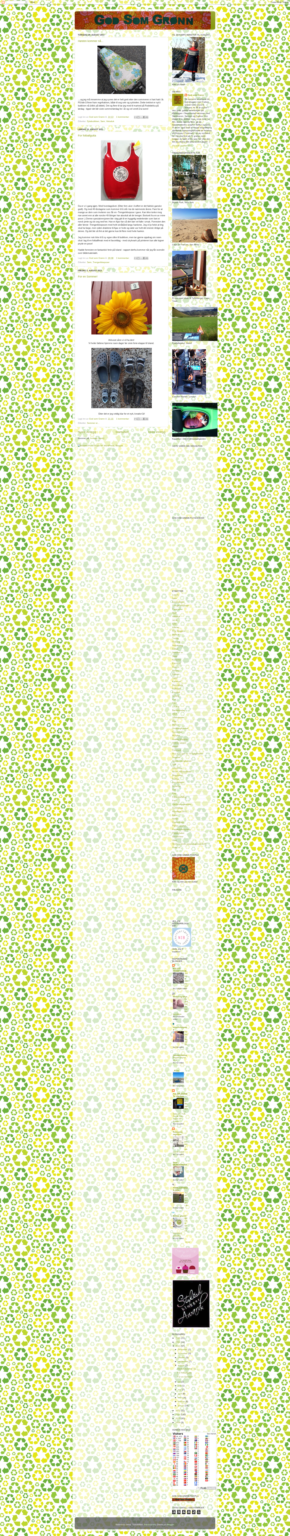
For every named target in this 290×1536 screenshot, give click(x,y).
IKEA (174, 714)
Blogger (170, 1524)
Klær (174, 721)
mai (180, 1390)
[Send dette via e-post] (135, 117)
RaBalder (176, 689)
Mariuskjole (177, 685)
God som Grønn (196, 95)
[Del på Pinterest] (146, 117)
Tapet (175, 678)
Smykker (176, 757)
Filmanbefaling (179, 797)
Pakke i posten (179, 826)
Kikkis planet (179, 1216)
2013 (178, 1346)
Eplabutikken (93, 121)
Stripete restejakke (186, 979)
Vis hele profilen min (182, 146)
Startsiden (122, 432)
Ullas (174, 840)
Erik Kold (176, 663)
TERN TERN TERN (186, 1038)
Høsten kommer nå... (90, 41)
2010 (178, 1418)
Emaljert (176, 692)
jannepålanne (180, 1055)
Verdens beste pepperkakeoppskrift (189, 844)
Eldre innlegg (156, 432)
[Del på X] (141, 117)
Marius (175, 725)
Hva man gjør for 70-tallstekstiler (187, 754)
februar (181, 1401)
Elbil (174, 790)
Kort (174, 699)
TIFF (174, 703)
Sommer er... (93, 423)
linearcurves (150, 1524)
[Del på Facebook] (144, 117)
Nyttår (175, 819)
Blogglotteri (177, 775)
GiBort (175, 649)
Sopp (174, 656)
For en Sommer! (88, 276)
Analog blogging (180, 739)
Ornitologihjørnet (180, 728)
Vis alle (187, 1242)
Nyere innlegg (87, 432)
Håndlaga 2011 (179, 811)
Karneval (176, 681)
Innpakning (177, 645)
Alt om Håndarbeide (181, 772)
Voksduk (110, 121)
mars (180, 1398)
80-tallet (176, 736)
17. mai (175, 707)
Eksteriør (176, 786)
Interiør (175, 627)
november (183, 1353)
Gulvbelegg (177, 808)
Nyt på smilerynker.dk (186, 1199)
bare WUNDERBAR (180, 1163)
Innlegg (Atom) (97, 438)
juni (180, 1386)
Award (175, 746)
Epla (174, 624)
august (181, 1365)
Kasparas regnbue (178, 1133)
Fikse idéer (177, 609)
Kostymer (176, 660)
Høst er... (176, 667)
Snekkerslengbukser (182, 761)
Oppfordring (178, 822)
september (183, 1361)
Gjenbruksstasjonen (181, 804)
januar (181, 1406)
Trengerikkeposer (101, 262)
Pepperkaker (178, 833)
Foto (174, 801)
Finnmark (176, 750)
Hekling (175, 696)
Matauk (175, 634)
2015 (178, 1338)
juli (179, 1382)
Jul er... (175, 620)
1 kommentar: (123, 117)
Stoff (174, 613)
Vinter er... (177, 847)
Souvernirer (177, 837)
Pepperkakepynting (181, 829)
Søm (102, 121)
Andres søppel (179, 743)
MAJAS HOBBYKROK (180, 970)
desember (183, 1349)
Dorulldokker (178, 782)
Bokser (175, 674)
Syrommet (177, 732)
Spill (174, 764)
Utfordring (177, 768)
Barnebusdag (178, 710)
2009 (178, 1422)
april (180, 1394)
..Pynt (176, 1071)
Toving (175, 638)
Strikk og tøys (180, 997)
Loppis (175, 595)
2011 (178, 1414)
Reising (175, 671)
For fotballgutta (87, 135)
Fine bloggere (178, 631)
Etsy (174, 793)
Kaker (175, 815)
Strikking (176, 642)
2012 (178, 1410)
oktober (182, 1357)
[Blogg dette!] (138, 117)
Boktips (175, 779)
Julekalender (178, 717)
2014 (178, 1342)
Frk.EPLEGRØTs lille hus (180, 1095)
